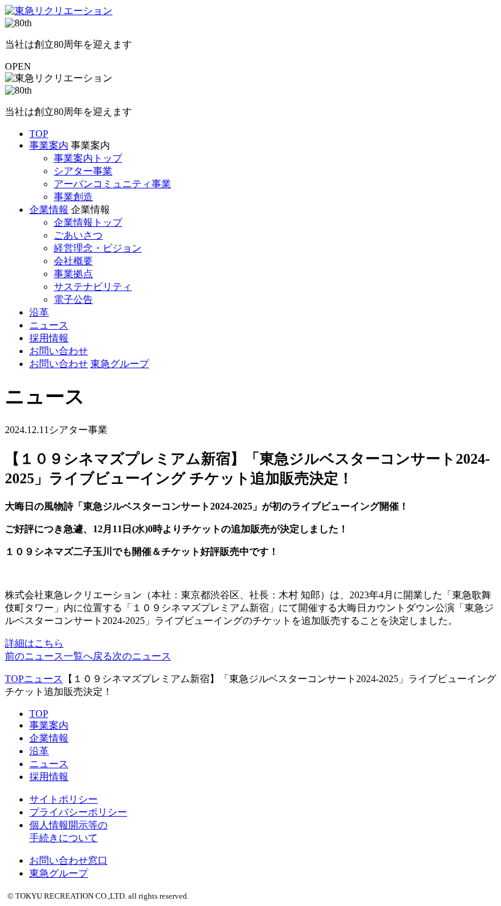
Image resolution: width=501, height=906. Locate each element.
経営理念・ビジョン (98, 248)
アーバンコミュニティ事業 (112, 184)
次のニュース (141, 656)
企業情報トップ (88, 222)
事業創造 (73, 196)
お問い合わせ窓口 (68, 860)
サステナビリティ (93, 286)
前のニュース (34, 656)
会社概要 (73, 261)
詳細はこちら (34, 643)
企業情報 (48, 209)
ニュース (48, 325)
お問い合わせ (58, 351)
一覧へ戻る (88, 656)
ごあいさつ (78, 235)
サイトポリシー (63, 799)
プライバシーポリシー (78, 812)
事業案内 (48, 145)
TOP (38, 133)
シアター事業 (83, 171)
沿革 (39, 312)
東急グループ (119, 363)
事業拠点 (73, 274)
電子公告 (73, 299)
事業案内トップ (88, 158)
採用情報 (48, 338)
